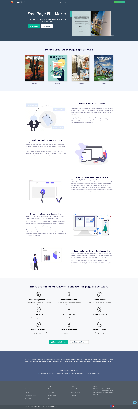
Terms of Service (52, 395)
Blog (65, 2)
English (108, 2)
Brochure (57, 83)
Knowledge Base (75, 388)
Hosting (59, 2)
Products (37, 2)
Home (30, 2)
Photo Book (80, 83)
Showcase (52, 2)
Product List (28, 389)
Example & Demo (29, 398)
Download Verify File (75, 392)
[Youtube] (113, 406)
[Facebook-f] (111, 406)
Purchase (45, 2)
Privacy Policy (51, 392)
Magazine (34, 83)
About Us (50, 388)
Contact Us (73, 395)
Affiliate (50, 398)
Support (70, 2)
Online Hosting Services (30, 395)
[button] (92, 23)
